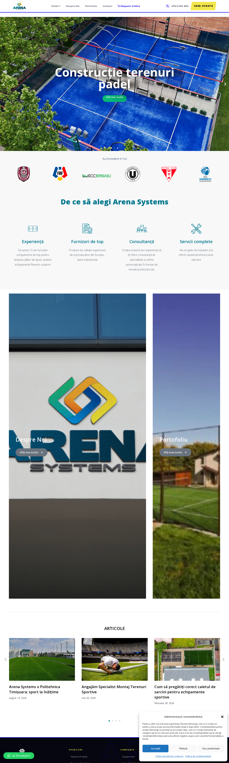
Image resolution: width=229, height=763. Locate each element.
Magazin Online (130, 6)
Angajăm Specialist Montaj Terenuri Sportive (114, 689)
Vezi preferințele (211, 748)
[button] (222, 716)
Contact (107, 6)
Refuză (183, 748)
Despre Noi (73, 6)
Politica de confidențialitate (198, 756)
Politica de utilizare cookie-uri (170, 756)
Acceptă (155, 748)
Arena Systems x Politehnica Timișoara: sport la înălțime (34, 689)
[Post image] (42, 659)
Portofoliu (91, 6)
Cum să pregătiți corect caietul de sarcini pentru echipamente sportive (185, 692)
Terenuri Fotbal (79, 756)
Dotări (56, 6)
